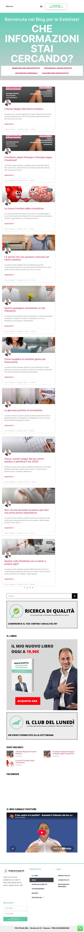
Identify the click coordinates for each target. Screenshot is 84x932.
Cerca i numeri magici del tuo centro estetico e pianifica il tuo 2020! (24, 460)
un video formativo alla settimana (31, 735)
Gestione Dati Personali (63, 885)
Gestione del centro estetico (58, 68)
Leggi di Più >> (9, 124)
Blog (34, 880)
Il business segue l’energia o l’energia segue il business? (64, 753)
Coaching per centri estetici (55, 73)
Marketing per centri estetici (26, 68)
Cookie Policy (63, 880)
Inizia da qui (37, 897)
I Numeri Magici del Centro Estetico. (24, 109)
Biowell (35, 893)
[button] (41, 6)
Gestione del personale (26, 73)
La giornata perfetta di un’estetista (23, 410)
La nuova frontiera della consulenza (24, 208)
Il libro (35, 876)
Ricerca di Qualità (39, 884)
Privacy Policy (64, 876)
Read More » (19, 756)
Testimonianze (38, 889)
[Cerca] (74, 596)
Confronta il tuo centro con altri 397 (32, 623)
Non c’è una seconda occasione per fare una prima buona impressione (26, 511)
